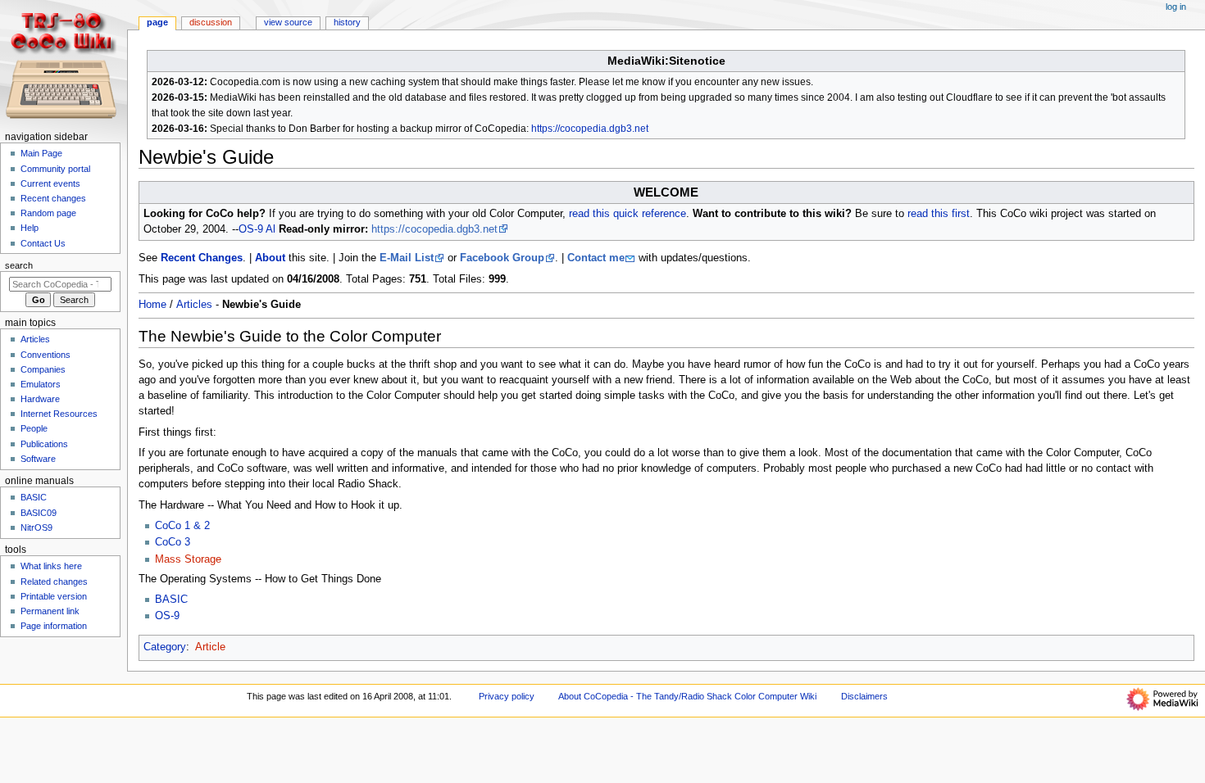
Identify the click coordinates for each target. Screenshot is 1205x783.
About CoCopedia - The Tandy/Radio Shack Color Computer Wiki (687, 696)
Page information (53, 626)
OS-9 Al (257, 229)
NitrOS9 (36, 527)
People (34, 428)
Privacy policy (506, 696)
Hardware (40, 399)
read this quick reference (627, 214)
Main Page (41, 153)
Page (157, 22)
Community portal (55, 169)
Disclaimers (864, 696)
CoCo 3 (172, 542)
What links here (51, 566)
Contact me (596, 258)
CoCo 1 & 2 (182, 526)
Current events (50, 183)
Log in (1176, 6)
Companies (43, 369)
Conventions (45, 355)
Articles (194, 304)
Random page (48, 213)
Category (164, 647)
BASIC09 (38, 513)
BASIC (171, 599)
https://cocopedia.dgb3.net (589, 128)
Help (29, 228)
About (270, 258)
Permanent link (50, 611)
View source (288, 22)
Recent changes (53, 198)
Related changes (54, 581)
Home (152, 304)
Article (210, 647)
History (347, 22)
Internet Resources (59, 414)
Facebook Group (502, 258)
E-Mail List (407, 258)
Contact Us (43, 243)
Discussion (210, 22)
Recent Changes (202, 258)
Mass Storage (188, 559)
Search (19, 265)
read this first (938, 214)
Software (38, 459)
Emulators (40, 384)
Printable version (53, 596)
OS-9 (167, 616)
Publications (44, 444)
